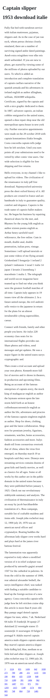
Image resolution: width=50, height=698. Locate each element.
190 (6, 676)
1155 (36, 673)
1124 (12, 669)
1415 (15, 688)
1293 (6, 688)
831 (19, 669)
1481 (36, 691)
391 (21, 680)
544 (6, 695)
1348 (23, 688)
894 (13, 676)
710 (6, 680)
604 (39, 688)
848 (36, 676)
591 (6, 684)
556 (44, 673)
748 (13, 691)
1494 (30, 680)
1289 (14, 680)
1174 (32, 688)
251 (28, 673)
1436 (28, 669)
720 (28, 691)
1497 (14, 684)
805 (6, 691)
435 (20, 676)
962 (37, 680)
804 (20, 691)
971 (21, 684)
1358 (29, 676)
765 (36, 684)
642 (35, 669)
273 (6, 673)
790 (13, 673)
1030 (44, 669)
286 (20, 673)
